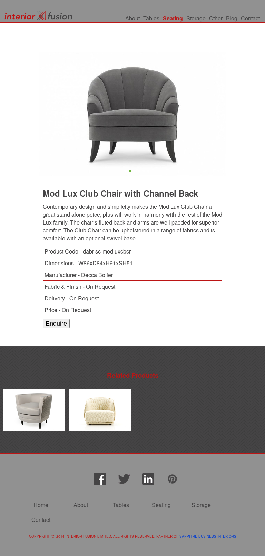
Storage (196, 18)
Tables (151, 18)
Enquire (56, 323)
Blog (231, 18)
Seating (173, 18)
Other (216, 18)
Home (40, 505)
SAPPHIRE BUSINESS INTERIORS (207, 536)
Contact (250, 18)
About (132, 18)
